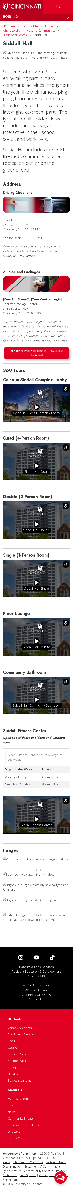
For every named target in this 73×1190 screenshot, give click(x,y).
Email (11, 1041)
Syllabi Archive (12, 1171)
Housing (49, 26)
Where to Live (12, 30)
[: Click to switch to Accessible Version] (66, 389)
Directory (14, 1131)
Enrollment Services (21, 1034)
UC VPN (13, 1074)
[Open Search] (58, 7)
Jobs (11, 1105)
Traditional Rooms (15, 35)
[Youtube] (36, 958)
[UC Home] (21, 7)
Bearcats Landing (19, 1080)
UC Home (9, 26)
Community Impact (20, 1118)
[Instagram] (20, 958)
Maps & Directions (20, 1099)
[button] (60, 1177)
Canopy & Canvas (20, 1028)
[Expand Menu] (68, 17)
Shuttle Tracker (18, 1061)
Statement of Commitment (42, 1166)
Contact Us (36, 999)
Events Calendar (19, 1138)
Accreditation (11, 1179)
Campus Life (30, 26)
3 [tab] (40, 859)
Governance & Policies (23, 1125)
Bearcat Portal (17, 1054)
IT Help (12, 1067)
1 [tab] (33, 859)
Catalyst (13, 1047)
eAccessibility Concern (38, 1171)
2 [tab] (37, 859)
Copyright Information (53, 1175)
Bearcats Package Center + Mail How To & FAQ (37, 353)
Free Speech (28, 1175)
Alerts (6, 1162)
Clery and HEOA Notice (28, 1162)
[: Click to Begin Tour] (37, 407)
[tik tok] (52, 958)
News (11, 1112)
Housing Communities (41, 30)
